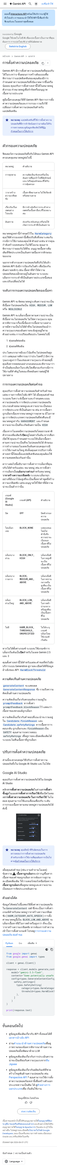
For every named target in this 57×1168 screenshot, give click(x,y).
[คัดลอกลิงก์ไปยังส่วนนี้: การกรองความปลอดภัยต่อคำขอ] (45, 384)
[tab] (9, 943)
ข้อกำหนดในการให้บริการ (27, 861)
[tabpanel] (28, 981)
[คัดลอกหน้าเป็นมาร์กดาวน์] (43, 63)
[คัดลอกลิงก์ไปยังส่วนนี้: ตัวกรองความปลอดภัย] (40, 146)
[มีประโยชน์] (26, 1102)
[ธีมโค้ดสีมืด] (46, 949)
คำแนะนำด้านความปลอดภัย (29, 1043)
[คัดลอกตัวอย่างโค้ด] (51, 949)
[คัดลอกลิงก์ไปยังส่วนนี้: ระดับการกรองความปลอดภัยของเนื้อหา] (6, 295)
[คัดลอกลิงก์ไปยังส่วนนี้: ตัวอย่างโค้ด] (20, 898)
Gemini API (19, 56)
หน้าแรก (6, 56)
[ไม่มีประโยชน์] (30, 1102)
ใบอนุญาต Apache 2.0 (25, 1127)
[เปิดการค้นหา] (30, 4)
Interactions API (19, 14)
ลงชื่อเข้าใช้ (47, 4)
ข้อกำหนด (7, 1153)
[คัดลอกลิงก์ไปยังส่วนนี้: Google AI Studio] (30, 773)
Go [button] (20, 943)
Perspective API (18, 1077)
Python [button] (9, 943)
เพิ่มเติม (31, 943)
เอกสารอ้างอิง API (19, 1037)
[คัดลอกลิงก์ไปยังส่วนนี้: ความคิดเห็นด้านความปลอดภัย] (44, 679)
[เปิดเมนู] (5, 4)
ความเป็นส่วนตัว (23, 1153)
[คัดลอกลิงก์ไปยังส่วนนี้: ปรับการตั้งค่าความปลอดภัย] (48, 752)
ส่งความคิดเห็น (28, 1111)
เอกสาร (31, 56)
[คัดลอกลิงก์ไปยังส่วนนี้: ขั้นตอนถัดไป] (26, 1026)
